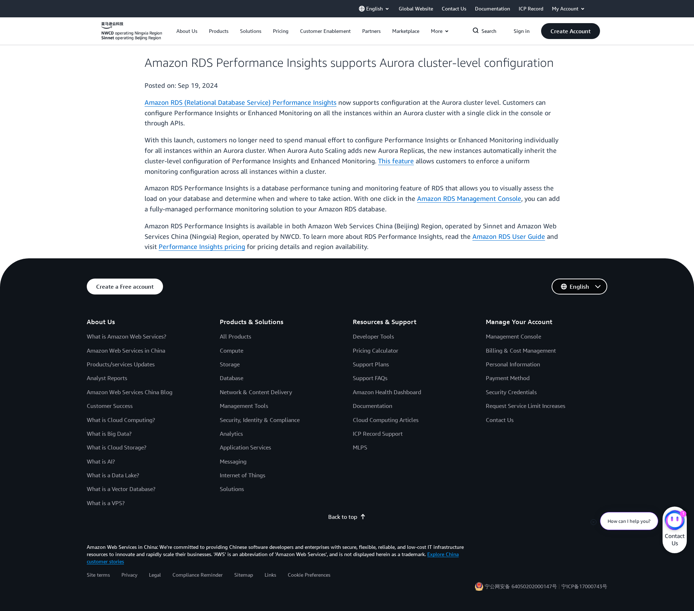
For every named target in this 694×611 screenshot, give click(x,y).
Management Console (513, 336)
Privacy (129, 575)
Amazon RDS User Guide (508, 236)
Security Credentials (511, 392)
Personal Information (513, 364)
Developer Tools (373, 336)
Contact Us (500, 419)
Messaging (233, 461)
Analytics (231, 433)
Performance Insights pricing (202, 246)
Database (231, 378)
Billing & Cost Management (521, 350)
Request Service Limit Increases (525, 405)
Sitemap (243, 575)
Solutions (232, 488)
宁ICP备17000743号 (584, 586)
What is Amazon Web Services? (126, 336)
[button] (187, 31)
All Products (235, 336)
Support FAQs (370, 378)
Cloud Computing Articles (386, 419)
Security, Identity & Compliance (260, 419)
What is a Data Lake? (113, 475)
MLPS (360, 447)
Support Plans (371, 364)
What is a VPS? (106, 503)
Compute (231, 350)
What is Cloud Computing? (121, 419)
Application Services (245, 447)
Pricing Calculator (375, 350)
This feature (396, 161)
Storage (230, 364)
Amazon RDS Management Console (469, 198)
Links (270, 575)
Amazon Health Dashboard (387, 392)
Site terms (98, 575)
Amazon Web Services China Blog (129, 392)
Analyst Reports (107, 378)
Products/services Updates (121, 364)
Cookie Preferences (309, 575)
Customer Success (110, 405)
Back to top (342, 516)
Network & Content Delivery (256, 392)
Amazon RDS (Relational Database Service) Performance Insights (241, 102)
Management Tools (244, 405)
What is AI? (101, 461)
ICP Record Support (378, 433)
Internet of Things (242, 475)
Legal (155, 575)
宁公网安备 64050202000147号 (521, 586)
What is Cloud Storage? (116, 447)
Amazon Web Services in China (126, 350)
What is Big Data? (109, 433)
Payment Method (508, 378)
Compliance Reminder (197, 575)
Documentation (372, 405)
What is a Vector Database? (121, 488)
